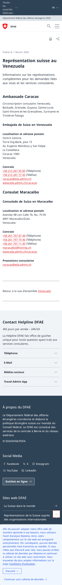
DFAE (13, 26)
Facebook (13, 464)
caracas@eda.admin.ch (17, 179)
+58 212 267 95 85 (14, 171)
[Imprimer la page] (50, 38)
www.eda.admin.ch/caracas (20, 183)
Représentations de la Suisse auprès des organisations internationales (27, 517)
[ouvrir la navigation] (57, 26)
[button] (56, 514)
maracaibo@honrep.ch (17, 247)
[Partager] (57, 38)
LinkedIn (30, 470)
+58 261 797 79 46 (14, 239)
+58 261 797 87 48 (14, 235)
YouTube (12, 470)
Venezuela (44, 291)
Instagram (42, 464)
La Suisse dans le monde (19, 506)
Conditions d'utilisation (22, 563)
